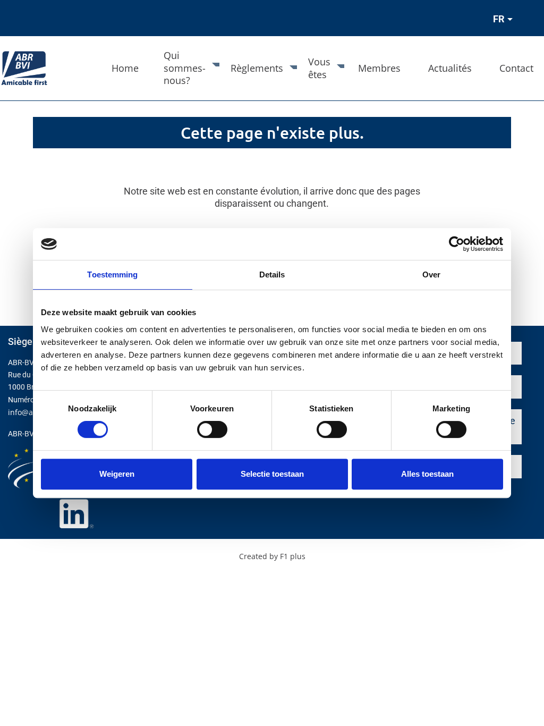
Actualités (450, 68)
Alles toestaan (427, 473)
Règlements (257, 68)
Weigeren (116, 473)
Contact (516, 68)
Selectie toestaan (272, 473)
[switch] (212, 429)
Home (125, 68)
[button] (501, 20)
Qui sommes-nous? (185, 68)
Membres (379, 68)
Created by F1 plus (272, 556)
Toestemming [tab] (112, 274)
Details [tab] (272, 274)
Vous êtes (319, 67)
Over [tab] (431, 274)
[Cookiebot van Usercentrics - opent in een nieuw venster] (456, 244)
